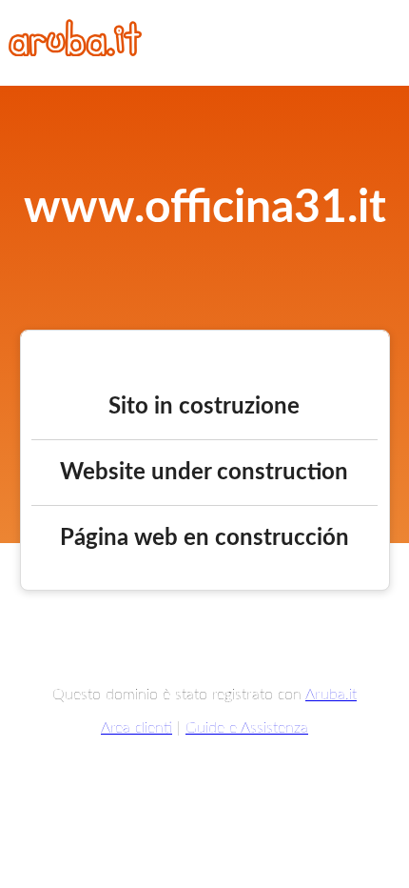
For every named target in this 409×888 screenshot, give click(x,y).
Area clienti (136, 728)
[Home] (75, 51)
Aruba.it (331, 694)
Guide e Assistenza (246, 728)
